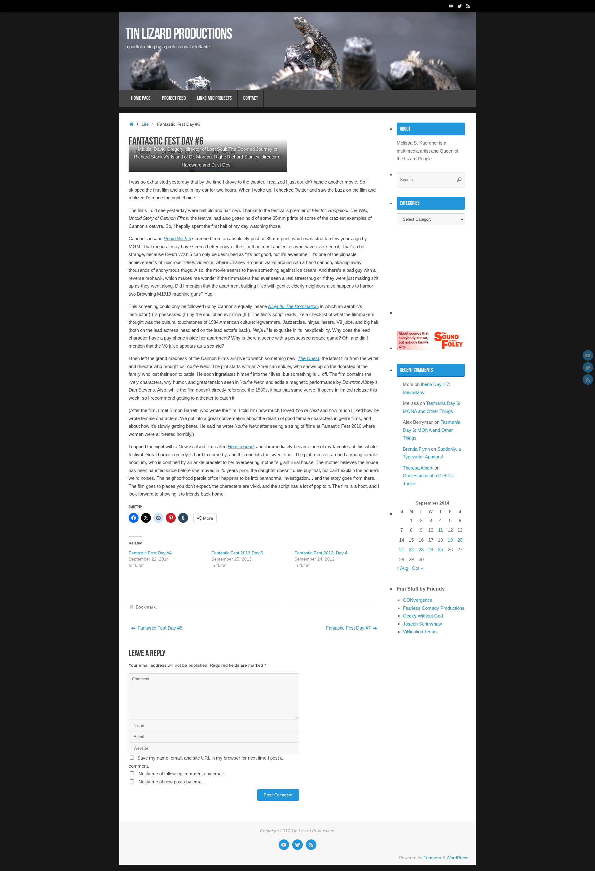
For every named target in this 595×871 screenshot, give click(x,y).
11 (440, 530)
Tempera (432, 858)
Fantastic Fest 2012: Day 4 (320, 552)
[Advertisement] (201, 586)
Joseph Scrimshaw (422, 623)
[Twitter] (459, 6)
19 (450, 540)
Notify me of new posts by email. (172, 781)
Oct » (417, 568)
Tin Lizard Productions (179, 33)
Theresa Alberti (418, 467)
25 (440, 549)
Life (145, 124)
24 (430, 549)
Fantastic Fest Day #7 (349, 627)
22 (411, 549)
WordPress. (458, 858)
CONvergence (417, 600)
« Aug (402, 568)
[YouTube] (451, 6)
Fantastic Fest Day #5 (159, 627)
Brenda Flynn (416, 449)
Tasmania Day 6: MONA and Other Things (431, 429)
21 (401, 549)
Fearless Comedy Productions (434, 608)
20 (459, 540)
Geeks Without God (423, 615)
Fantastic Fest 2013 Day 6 (237, 552)
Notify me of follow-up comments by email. (182, 773)
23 (421, 549)
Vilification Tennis (420, 631)
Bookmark (146, 607)
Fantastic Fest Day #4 (150, 552)
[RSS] (468, 6)
